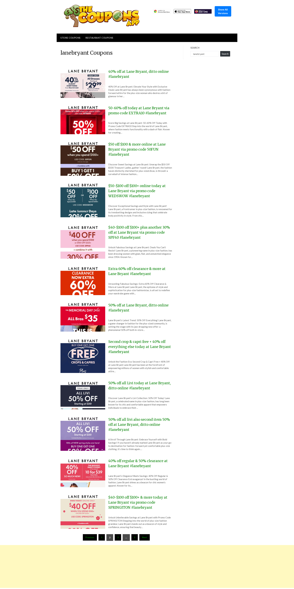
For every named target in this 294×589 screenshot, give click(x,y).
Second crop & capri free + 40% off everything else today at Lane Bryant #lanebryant (139, 347)
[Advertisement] (92, 566)
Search (194, 47)
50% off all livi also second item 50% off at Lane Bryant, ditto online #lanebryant (139, 424)
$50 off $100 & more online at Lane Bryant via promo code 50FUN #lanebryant (137, 149)
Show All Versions (223, 11)
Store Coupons (70, 37)
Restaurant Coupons (99, 37)
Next (144, 537)
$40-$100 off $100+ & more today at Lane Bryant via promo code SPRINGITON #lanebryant (137, 502)
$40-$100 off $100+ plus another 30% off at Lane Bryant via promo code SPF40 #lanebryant (139, 232)
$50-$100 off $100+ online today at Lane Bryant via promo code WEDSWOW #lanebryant (137, 191)
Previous (89, 537)
